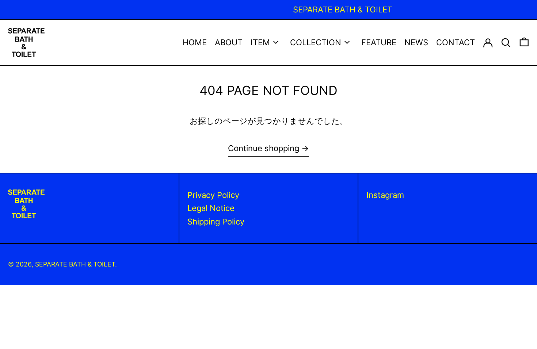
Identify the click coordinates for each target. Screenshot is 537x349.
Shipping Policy (215, 221)
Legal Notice (211, 208)
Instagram (385, 195)
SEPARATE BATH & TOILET (75, 264)
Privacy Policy (213, 195)
